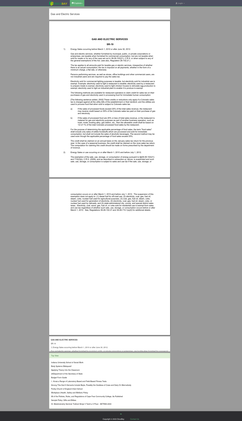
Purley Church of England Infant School (67, 389)
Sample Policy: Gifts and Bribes (63, 400)
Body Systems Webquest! (61, 366)
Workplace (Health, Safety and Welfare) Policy (69, 392)
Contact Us (134, 419)
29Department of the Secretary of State (67, 373)
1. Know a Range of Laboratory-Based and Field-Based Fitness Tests (79, 381)
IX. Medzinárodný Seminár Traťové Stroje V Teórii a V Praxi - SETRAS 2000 (81, 404)
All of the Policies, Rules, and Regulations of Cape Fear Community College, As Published (87, 396)
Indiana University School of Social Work (67, 362)
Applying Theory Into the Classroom (65, 370)
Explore (77, 3)
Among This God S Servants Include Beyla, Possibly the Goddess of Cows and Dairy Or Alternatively (91, 385)
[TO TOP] (121, 414)
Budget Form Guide (59, 377)
